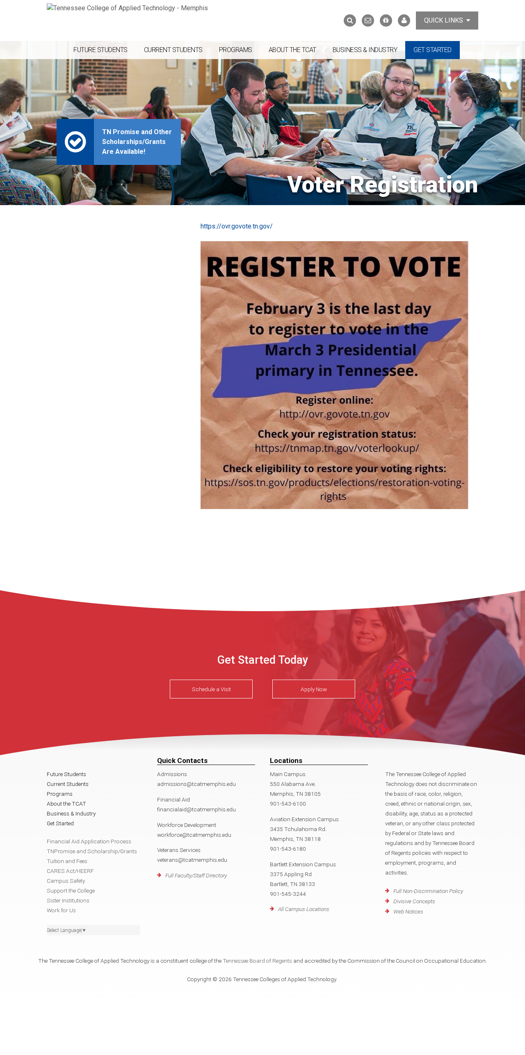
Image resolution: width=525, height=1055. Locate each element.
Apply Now (314, 689)
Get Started (432, 50)
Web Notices (408, 911)
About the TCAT (292, 50)
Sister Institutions (68, 900)
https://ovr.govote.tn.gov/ (237, 226)
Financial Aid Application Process (89, 841)
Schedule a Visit (211, 689)
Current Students (173, 50)
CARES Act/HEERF (70, 871)
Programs (235, 50)
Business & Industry (365, 50)
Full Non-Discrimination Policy (428, 891)
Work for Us (61, 910)
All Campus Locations (303, 909)
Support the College (71, 890)
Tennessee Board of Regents (257, 960)
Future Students (100, 50)
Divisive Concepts (414, 901)
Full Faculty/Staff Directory (196, 875)
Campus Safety (66, 880)
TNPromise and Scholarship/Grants (92, 851)
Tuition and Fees (67, 861)
